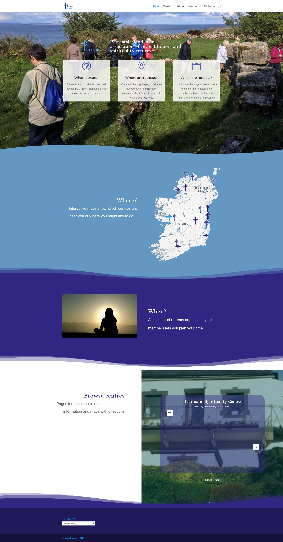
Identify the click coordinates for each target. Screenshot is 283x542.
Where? (166, 6)
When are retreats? (196, 78)
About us (192, 6)
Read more (212, 479)
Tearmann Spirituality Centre (212, 401)
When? (180, 6)
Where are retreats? (141, 78)
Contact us (209, 6)
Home (156, 6)
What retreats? (86, 78)
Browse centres (104, 395)
